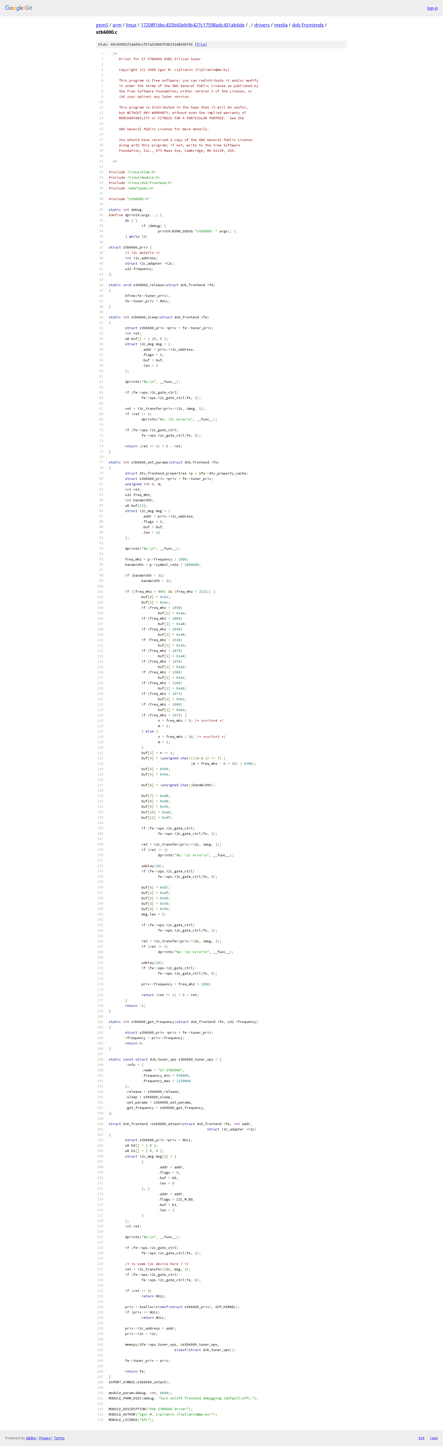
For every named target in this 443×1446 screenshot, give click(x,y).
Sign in (432, 8)
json (434, 1438)
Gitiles (31, 1438)
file (201, 44)
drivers (262, 25)
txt (421, 1438)
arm (117, 25)
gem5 (102, 25)
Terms (59, 1438)
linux (131, 25)
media (281, 25)
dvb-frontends (308, 25)
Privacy (45, 1438)
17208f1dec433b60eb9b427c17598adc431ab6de (193, 25)
